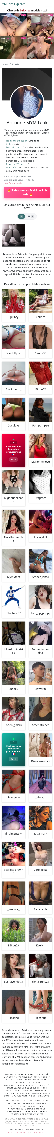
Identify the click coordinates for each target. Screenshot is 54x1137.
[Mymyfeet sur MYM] (13, 561)
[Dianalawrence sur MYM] (40, 745)
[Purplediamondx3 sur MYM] (40, 633)
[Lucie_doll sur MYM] (40, 522)
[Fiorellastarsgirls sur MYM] (13, 522)
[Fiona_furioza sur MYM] (40, 966)
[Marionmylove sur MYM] (40, 446)
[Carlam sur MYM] (40, 301)
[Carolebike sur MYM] (40, 854)
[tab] (21, 216)
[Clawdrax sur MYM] (40, 673)
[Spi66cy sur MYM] (13, 301)
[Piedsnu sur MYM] (13, 1002)
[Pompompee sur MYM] (40, 410)
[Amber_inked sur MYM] (40, 561)
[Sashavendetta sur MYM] (13, 966)
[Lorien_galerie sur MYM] (13, 709)
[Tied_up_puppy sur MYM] (40, 597)
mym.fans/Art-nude (13, 183)
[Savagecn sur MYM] (13, 781)
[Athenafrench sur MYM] (40, 709)
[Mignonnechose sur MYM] (13, 482)
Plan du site (38, 1132)
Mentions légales (18, 1132)
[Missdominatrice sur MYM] (13, 633)
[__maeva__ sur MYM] (13, 893)
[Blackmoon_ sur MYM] (13, 373)
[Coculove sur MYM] (13, 410)
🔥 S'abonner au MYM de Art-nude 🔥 (27, 192)
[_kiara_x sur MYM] (40, 781)
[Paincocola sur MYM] (40, 893)
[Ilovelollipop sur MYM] (13, 337)
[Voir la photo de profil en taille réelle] (27, 110)
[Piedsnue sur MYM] (40, 1002)
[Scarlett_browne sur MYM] (13, 854)
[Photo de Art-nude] (13, 235)
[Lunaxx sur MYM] (13, 673)
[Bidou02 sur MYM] (40, 373)
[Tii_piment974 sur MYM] (13, 818)
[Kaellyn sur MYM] (40, 930)
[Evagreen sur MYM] (40, 482)
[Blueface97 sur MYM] (13, 597)
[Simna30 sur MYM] (40, 337)
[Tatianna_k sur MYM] (40, 818)
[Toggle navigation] (48, 4)
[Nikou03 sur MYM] (13, 930)
